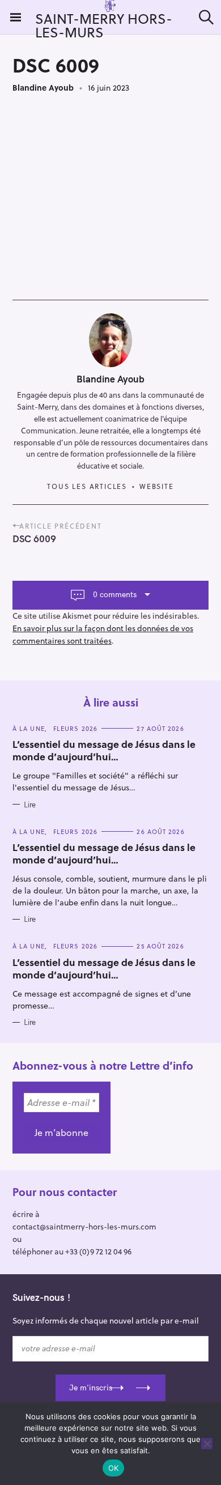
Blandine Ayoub (43, 87)
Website (156, 486)
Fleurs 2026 (75, 728)
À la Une (28, 728)
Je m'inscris (90, 1387)
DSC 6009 (34, 538)
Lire (30, 804)
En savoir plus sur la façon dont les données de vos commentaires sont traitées (102, 634)
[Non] (206, 1443)
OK (113, 1468)
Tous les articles (87, 486)
